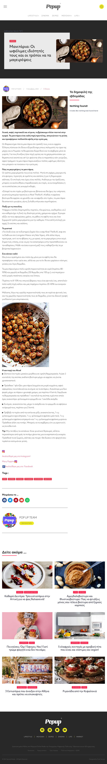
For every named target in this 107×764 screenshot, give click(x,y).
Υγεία (32, 643)
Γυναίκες (28, 479)
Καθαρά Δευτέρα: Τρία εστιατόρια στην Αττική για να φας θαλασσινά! (27, 597)
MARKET (79, 737)
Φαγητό (48, 479)
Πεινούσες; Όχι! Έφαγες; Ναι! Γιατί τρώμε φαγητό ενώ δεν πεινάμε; (27, 648)
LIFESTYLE (28, 737)
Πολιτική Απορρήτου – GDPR (70, 750)
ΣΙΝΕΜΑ (61, 737)
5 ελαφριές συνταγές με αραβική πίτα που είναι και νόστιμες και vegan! (79, 648)
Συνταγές (38, 479)
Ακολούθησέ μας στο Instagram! (16, 456)
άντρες (11, 479)
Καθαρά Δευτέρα (31, 592)
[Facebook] (42, 730)
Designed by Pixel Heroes (97, 759)
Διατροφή (23, 643)
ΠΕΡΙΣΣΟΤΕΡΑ (26, 523)
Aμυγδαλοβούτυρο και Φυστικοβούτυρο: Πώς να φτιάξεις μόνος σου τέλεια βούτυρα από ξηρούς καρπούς (80, 600)
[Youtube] (65, 730)
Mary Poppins (8, 461)
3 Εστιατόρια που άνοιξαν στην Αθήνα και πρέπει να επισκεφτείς (27, 692)
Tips (4, 479)
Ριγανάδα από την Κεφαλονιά (80, 691)
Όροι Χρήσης (54, 750)
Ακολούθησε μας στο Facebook (19, 466)
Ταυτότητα (31, 750)
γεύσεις (19, 479)
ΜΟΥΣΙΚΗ (40, 737)
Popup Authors (41, 750)
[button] (4, 500)
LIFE (70, 737)
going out (22, 687)
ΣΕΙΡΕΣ (51, 737)
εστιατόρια (32, 687)
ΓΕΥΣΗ (13, 41)
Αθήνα (19, 592)
